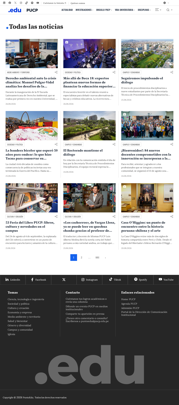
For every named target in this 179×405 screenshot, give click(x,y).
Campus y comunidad (131, 72)
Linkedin (15, 279)
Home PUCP (128, 299)
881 (97, 257)
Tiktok (117, 279)
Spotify (143, 279)
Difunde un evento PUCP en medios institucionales (87, 308)
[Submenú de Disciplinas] (150, 10)
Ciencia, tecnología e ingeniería (26, 299)
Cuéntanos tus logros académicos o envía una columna (86, 300)
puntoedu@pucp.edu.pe (95, 321)
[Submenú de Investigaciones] (92, 10)
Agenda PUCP (129, 303)
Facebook (40, 279)
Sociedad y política (73, 72)
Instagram (92, 279)
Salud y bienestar (18, 321)
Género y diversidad (19, 325)
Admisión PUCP (130, 308)
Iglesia (11, 334)
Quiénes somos (78, 3)
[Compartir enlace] (56, 72)
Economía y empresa (20, 312)
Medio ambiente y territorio (18, 72)
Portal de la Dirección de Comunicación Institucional (144, 313)
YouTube (168, 279)
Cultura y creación (15, 216)
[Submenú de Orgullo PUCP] (111, 10)
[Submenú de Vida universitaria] (134, 10)
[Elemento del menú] (158, 10)
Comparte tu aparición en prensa (85, 313)
